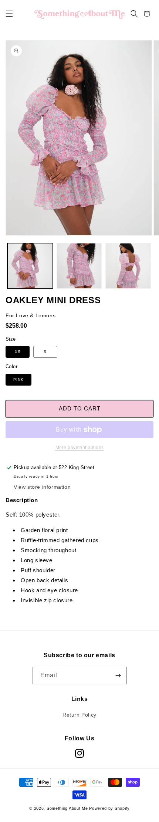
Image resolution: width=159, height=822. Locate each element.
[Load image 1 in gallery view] (30, 266)
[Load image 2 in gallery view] (79, 266)
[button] (9, 13)
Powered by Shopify (109, 808)
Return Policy (79, 715)
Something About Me (67, 808)
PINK (18, 379)
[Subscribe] (118, 675)
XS (18, 352)
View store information (42, 487)
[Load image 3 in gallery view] (128, 266)
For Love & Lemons (30, 315)
